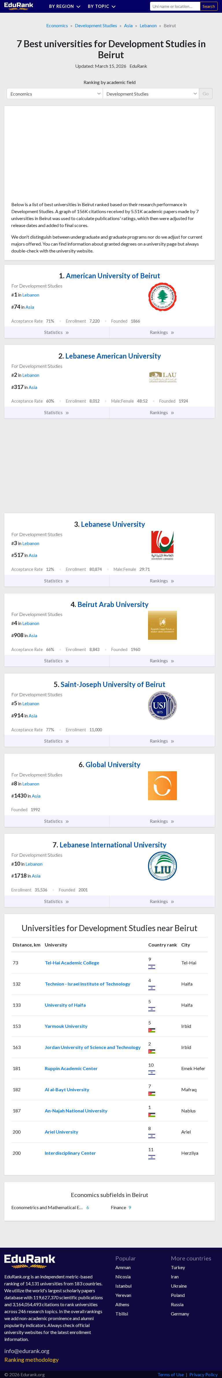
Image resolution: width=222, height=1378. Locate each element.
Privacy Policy (203, 1374)
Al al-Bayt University (67, 1089)
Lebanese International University (109, 844)
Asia (128, 25)
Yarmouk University (66, 1026)
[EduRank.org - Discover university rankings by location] (18, 5)
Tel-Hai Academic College (72, 962)
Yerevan (123, 1295)
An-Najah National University (76, 1110)
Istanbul (123, 1286)
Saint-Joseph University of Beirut (109, 684)
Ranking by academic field (110, 82)
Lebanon (148, 25)
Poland (178, 1295)
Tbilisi (121, 1313)
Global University (109, 764)
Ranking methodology (31, 1359)
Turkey (178, 1267)
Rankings (159, 332)
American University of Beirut (109, 275)
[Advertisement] (54, 155)
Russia (177, 1304)
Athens (122, 1304)
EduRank (138, 66)
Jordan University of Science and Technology (93, 1047)
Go (206, 93)
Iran (175, 1276)
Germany (180, 1313)
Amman (123, 1267)
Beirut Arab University (110, 604)
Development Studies (96, 25)
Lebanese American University (109, 356)
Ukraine (179, 1286)
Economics (57, 25)
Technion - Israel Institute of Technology (87, 983)
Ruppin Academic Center (71, 1068)
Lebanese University (109, 524)
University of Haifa (65, 1005)
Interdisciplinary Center (70, 1153)
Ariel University (61, 1131)
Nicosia (123, 1276)
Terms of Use (171, 1374)
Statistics (54, 332)
